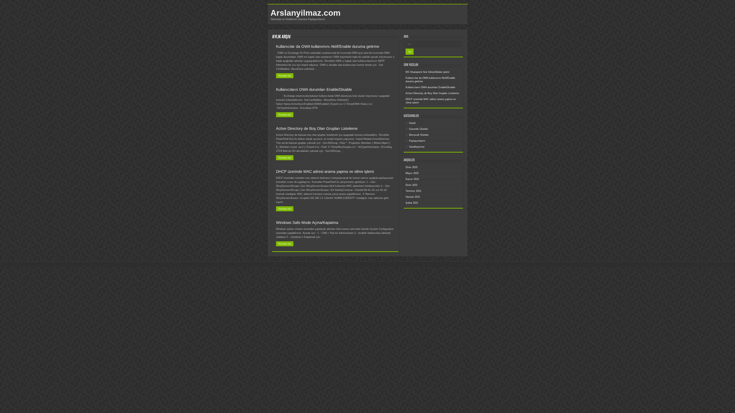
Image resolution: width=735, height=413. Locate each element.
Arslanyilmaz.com (305, 12)
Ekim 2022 (411, 185)
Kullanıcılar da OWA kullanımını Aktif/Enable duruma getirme (327, 46)
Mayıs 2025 (412, 173)
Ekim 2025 (411, 167)
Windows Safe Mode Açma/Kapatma (307, 222)
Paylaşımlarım (417, 140)
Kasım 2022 (412, 179)
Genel (412, 123)
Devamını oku (284, 75)
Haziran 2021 (413, 196)
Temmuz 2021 (413, 190)
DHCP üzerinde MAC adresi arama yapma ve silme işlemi (325, 171)
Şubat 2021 (412, 202)
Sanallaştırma (416, 146)
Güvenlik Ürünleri (418, 129)
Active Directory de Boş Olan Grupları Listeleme (317, 128)
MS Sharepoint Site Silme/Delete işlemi (427, 72)
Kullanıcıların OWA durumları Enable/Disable (314, 89)
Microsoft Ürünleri (419, 134)
